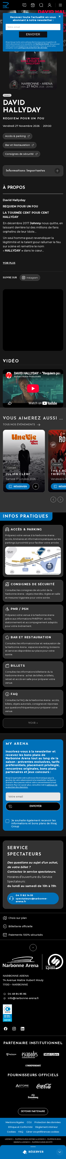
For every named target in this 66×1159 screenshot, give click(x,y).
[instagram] (14, 1028)
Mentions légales (15, 1122)
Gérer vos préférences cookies (42, 1131)
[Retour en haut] (33, 947)
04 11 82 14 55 (24, 895)
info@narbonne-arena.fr (23, 998)
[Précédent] (53, 499)
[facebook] (5, 1028)
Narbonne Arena (42, 44)
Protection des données (47, 1122)
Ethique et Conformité (20, 1127)
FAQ (20, 1131)
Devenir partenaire (33, 1111)
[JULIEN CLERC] (24, 461)
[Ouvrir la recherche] (41, 5)
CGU (29, 1122)
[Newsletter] (24, 5)
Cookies (11, 1131)
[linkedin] (22, 1028)
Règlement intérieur (46, 1127)
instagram (32, 277)
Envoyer (33, 34)
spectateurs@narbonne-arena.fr (31, 900)
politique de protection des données (32, 48)
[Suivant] (60, 499)
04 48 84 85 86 (17, 993)
